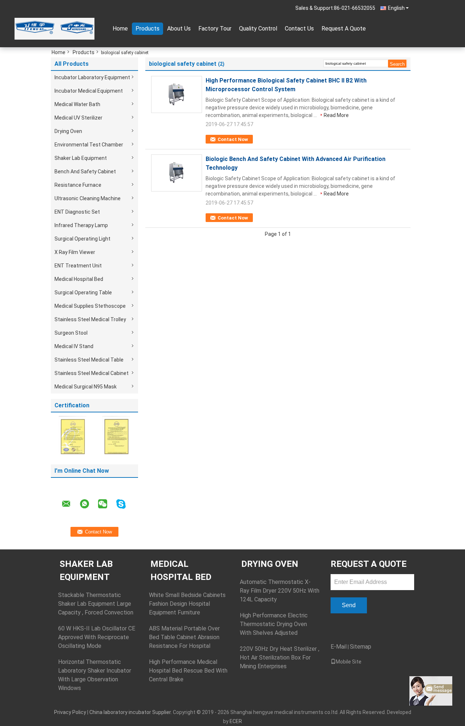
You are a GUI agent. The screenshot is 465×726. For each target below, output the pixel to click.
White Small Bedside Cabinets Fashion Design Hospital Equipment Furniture (187, 604)
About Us (179, 28)
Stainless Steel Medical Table (89, 360)
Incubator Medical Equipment (88, 91)
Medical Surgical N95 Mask (85, 387)
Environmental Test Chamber (88, 145)
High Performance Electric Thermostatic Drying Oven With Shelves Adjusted (274, 624)
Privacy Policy (70, 712)
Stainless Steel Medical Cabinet (91, 373)
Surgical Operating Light (82, 239)
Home (120, 28)
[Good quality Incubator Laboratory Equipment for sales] (72, 435)
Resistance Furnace (77, 185)
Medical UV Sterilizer (78, 118)
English (396, 8)
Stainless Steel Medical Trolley (90, 319)
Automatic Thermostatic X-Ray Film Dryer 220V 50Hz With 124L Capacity (279, 590)
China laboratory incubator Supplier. (131, 712)
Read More (336, 115)
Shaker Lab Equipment (80, 158)
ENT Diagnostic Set (77, 212)
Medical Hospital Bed (78, 279)
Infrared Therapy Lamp (81, 225)
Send (349, 605)
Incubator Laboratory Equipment (92, 77)
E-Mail (339, 646)
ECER (236, 721)
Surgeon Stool (71, 333)
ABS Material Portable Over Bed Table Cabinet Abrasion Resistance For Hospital (184, 637)
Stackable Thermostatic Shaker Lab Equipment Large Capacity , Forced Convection (95, 604)
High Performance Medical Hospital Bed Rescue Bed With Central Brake (188, 670)
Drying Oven (68, 131)
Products (147, 28)
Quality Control (258, 28)
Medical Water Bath (77, 104)
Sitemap (360, 646)
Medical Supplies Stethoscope (90, 306)
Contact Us (299, 28)
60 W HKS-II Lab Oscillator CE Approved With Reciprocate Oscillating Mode (96, 637)
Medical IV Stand (73, 346)
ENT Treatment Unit (78, 266)
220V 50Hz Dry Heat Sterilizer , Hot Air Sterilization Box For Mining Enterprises (279, 657)
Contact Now (233, 139)
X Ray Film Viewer (74, 252)
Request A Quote (344, 28)
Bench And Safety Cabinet (85, 171)
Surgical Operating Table (83, 292)
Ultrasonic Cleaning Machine (87, 198)
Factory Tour (214, 28)
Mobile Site (348, 662)
